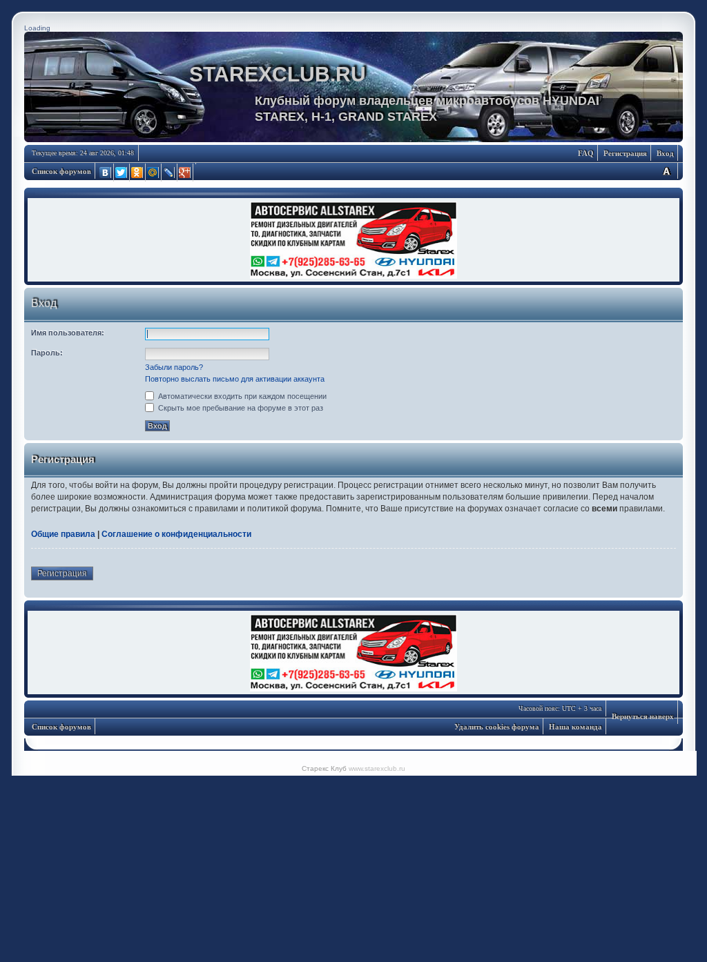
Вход (665, 153)
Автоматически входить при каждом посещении (241, 396)
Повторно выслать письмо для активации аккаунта (235, 379)
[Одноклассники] (138, 172)
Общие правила (63, 534)
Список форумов (61, 171)
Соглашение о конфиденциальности (176, 534)
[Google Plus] (185, 172)
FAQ (586, 153)
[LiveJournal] (169, 172)
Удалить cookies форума (496, 727)
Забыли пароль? (174, 367)
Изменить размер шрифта (666, 171)
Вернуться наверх (643, 716)
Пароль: (47, 353)
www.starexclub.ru (377, 768)
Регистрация (625, 153)
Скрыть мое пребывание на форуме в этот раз (239, 408)
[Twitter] (122, 172)
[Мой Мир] (154, 172)
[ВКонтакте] (106, 172)
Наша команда (575, 727)
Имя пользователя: (67, 332)
